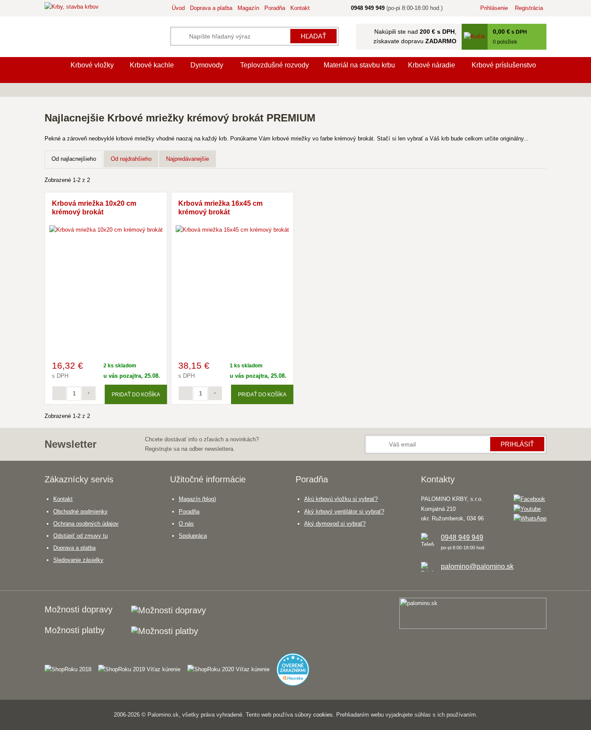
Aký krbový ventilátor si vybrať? (344, 511)
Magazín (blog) (197, 499)
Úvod (178, 8)
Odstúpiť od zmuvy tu (80, 535)
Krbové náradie (431, 65)
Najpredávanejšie (187, 159)
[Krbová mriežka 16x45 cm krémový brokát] (232, 229)
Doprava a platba (211, 8)
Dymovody (206, 65)
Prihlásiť (517, 444)
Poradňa (274, 8)
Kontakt (300, 8)
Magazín (248, 8)
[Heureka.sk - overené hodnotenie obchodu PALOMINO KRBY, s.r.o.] (296, 665)
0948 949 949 (462, 537)
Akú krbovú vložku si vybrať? (341, 499)
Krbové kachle (152, 65)
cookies (323, 714)
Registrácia (529, 8)
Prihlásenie (494, 8)
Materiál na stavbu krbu (359, 65)
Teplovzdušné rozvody (274, 65)
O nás (186, 523)
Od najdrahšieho (131, 159)
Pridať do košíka (136, 394)
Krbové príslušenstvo (504, 65)
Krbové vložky (92, 65)
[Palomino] (53, 70)
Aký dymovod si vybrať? (335, 523)
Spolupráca (193, 535)
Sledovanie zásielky (78, 560)
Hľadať (313, 36)
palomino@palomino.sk (477, 566)
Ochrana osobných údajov (86, 523)
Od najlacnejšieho (73, 159)
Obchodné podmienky (80, 511)
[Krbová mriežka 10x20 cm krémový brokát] (106, 229)
